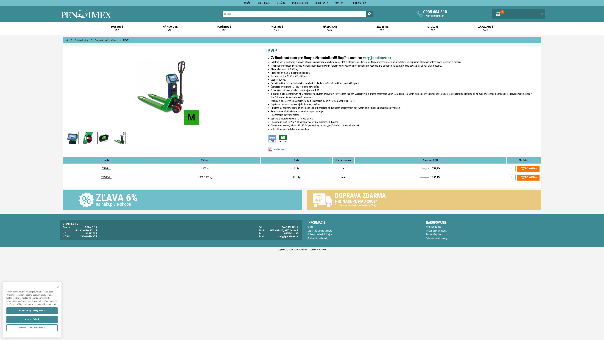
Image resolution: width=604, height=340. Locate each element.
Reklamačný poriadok (436, 230)
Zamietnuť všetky (32, 319)
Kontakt (340, 2)
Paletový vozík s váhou (105, 40)
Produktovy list (280, 149)
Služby (281, 2)
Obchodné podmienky (318, 238)
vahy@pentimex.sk (435, 15)
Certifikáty (321, 2)
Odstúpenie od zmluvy (436, 238)
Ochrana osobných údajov (320, 234)
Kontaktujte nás (433, 226)
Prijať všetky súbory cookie (32, 310)
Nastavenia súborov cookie (32, 327)
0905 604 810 (435, 11)
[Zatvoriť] (57, 287)
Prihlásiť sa (359, 2)
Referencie (263, 2)
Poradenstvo (300, 2)
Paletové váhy (81, 40)
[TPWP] (161, 87)
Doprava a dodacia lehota (320, 230)
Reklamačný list (433, 234)
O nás (247, 2)
